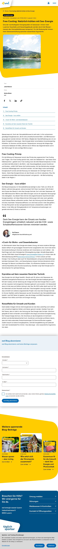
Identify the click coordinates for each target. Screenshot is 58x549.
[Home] (3, 11)
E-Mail (4, 382)
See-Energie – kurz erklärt (12, 115)
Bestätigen (39, 545)
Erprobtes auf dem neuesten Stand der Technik (18, 124)
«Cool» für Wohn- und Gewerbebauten (16, 119)
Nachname (6, 374)
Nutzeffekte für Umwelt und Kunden (15, 128)
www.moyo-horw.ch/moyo (26, 256)
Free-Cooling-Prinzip (11, 111)
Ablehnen (51, 545)
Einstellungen (6, 545)
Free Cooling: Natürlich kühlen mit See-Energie (22, 11)
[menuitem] (42, 496)
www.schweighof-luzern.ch (35, 254)
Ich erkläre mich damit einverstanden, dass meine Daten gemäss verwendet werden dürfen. (31, 395)
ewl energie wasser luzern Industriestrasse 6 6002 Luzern (12, 510)
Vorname (5, 367)
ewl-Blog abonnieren (10, 400)
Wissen (7, 11)
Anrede (5, 360)
